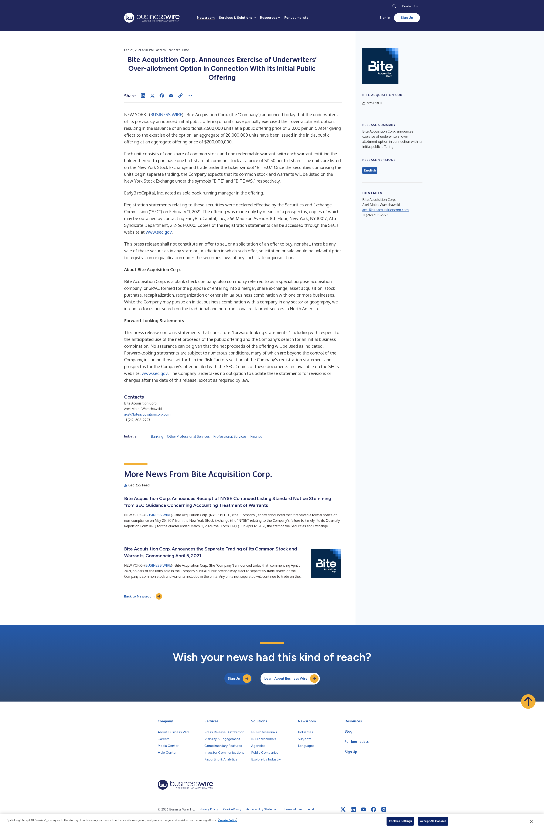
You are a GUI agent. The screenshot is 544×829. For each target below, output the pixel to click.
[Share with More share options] (189, 95)
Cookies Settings (400, 821)
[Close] (531, 821)
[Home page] (152, 18)
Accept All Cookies (433, 821)
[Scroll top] (528, 701)
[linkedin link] (353, 809)
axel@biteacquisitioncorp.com (147, 414)
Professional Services (230, 436)
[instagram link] (383, 809)
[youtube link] (363, 810)
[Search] (394, 6)
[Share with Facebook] (161, 95)
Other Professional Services (188, 436)
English (370, 170)
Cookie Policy (227, 820)
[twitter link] (343, 809)
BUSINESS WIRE (166, 114)
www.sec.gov (159, 232)
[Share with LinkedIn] (143, 95)
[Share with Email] (171, 95)
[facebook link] (373, 809)
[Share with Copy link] (180, 95)
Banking (157, 436)
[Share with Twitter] (152, 95)
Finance (256, 436)
